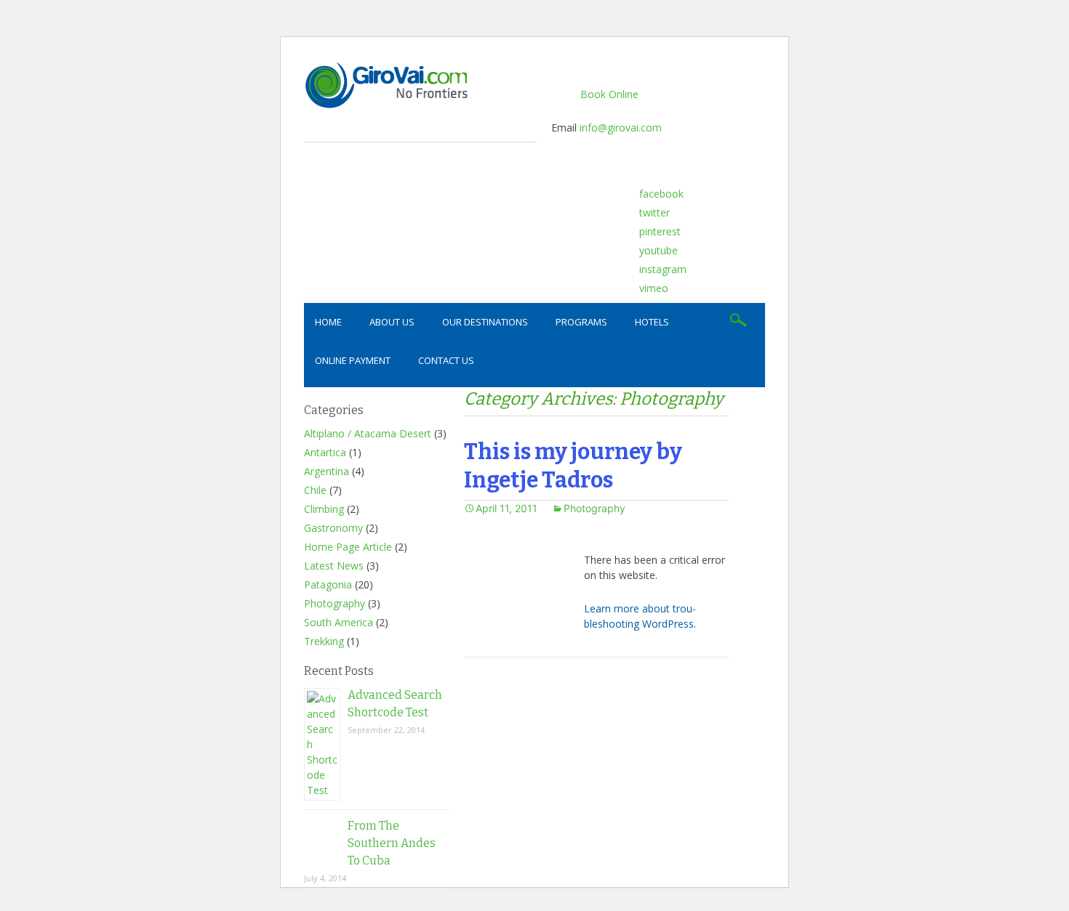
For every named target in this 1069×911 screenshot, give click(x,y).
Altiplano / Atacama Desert (367, 433)
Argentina (326, 471)
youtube (658, 250)
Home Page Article (348, 547)
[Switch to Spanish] (729, 197)
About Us (392, 321)
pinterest (660, 231)
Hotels (652, 321)
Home (328, 321)
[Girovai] (420, 85)
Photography (334, 603)
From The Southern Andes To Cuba (392, 843)
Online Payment (353, 360)
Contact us (446, 360)
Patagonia (328, 584)
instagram (662, 269)
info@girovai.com (621, 127)
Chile (315, 490)
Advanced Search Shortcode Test (395, 703)
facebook (661, 194)
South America (338, 622)
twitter (654, 212)
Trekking (324, 641)
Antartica (325, 452)
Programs (581, 321)
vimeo (653, 288)
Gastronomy (333, 528)
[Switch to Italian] (749, 197)
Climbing (324, 509)
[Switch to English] (709, 197)
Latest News (334, 565)
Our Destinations (485, 321)
